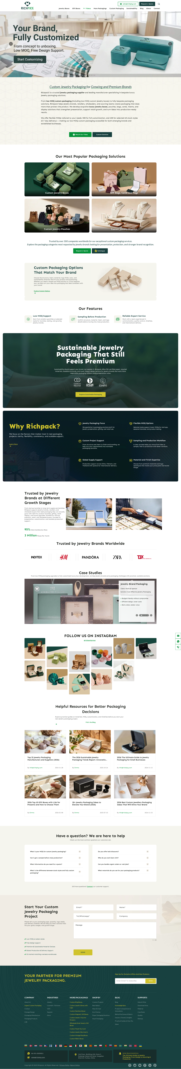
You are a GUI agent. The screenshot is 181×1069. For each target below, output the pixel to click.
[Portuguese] (105, 1046)
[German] (65, 1046)
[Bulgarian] (26, 1046)
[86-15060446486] (178, 641)
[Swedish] (120, 1046)
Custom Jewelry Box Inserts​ (79, 1032)
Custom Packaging (116, 8)
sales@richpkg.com (38, 1057)
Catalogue (101, 251)
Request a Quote (82, 251)
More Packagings (100, 8)
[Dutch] (35, 1046)
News (117, 1024)
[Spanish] (115, 1046)
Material (140, 1009)
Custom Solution (102, 134)
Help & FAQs (142, 1002)
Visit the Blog (91, 722)
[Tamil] (125, 1046)
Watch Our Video (81, 134)
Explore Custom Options (42, 291)
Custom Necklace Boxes (77, 1011)
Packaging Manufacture (32, 1015)
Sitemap (140, 1019)
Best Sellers (96, 1005)
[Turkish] (135, 1046)
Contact (157, 8)
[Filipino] (45, 1046)
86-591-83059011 (37, 1053)
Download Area (143, 1005)
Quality (140, 1015)
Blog (141, 8)
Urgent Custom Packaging (33, 1005)
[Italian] (75, 1046)
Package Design (30, 1012)
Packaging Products (31, 1019)
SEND (83, 952)
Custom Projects (97, 1002)
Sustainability (132, 8)
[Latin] (85, 1046)
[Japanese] (80, 1046)
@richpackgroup (90, 640)
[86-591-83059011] (178, 647)
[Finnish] (50, 1046)
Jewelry (49, 1002)
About (148, 8)
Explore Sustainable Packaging (90, 394)
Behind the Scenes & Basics (124, 1014)
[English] (40, 1046)
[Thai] (130, 1046)
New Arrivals (96, 1009)
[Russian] (110, 1046)
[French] (55, 1046)
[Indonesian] (70, 1046)
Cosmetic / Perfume (53, 1005)
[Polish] (100, 1046)
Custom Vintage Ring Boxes (79, 1035)
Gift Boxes (76, 8)
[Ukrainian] (140, 1046)
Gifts (48, 1009)
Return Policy (75, 1065)
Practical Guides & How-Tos (124, 1021)
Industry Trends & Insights (123, 1017)
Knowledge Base (120, 1005)
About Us (28, 1002)
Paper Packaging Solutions (101, 1015)
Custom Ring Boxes (76, 1002)
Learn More (13, 444)
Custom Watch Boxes (77, 1039)
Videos (88, 8)
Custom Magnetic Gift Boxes (79, 1014)
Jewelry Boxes (64, 8)
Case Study (141, 1012)
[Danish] (31, 1046)
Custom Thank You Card (78, 1029)
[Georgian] (60, 1046)
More (49, 1015)
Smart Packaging (97, 1019)
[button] (170, 44)
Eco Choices (96, 1012)
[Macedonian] (90, 1046)
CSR (26, 1022)
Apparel (49, 1012)
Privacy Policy (64, 1065)
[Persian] (95, 1046)
